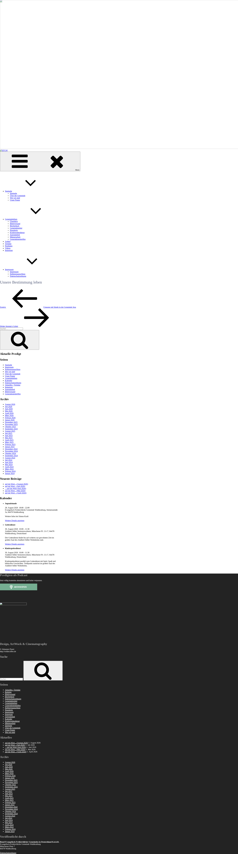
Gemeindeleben (11, 219)
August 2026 (10, 404)
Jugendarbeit (15, 235)
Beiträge (8, 692)
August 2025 (10, 431)
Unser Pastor (15, 200)
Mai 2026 (9, 411)
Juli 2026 (8, 406)
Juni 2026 (9, 409)
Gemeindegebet (16, 228)
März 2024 (9, 469)
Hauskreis (14, 230)
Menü (77, 170)
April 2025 (9, 440)
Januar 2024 (10, 473)
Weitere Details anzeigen (14, 521)
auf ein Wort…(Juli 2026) (15, 486)
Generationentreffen (18, 239)
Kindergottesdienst (17, 233)
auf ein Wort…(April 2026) (15, 493)
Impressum (9, 269)
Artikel (7, 241)
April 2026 (9, 413)
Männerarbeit (15, 237)
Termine (8, 244)
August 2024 (10, 458)
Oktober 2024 (10, 453)
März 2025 (9, 442)
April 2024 (9, 467)
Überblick (14, 221)
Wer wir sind (15, 198)
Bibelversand (15, 224)
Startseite (8, 191)
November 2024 (11, 451)
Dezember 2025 (11, 422)
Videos (7, 248)
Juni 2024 (9, 462)
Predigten (8, 246)
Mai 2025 (9, 438)
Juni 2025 (9, 435)
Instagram (9, 250)
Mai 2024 (9, 464)
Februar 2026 (10, 418)
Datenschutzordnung (18, 276)
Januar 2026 (10, 420)
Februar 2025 (10, 444)
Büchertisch (14, 226)
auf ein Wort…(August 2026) (16, 484)
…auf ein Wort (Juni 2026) (15, 488)
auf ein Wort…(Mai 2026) (15, 491)
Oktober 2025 (10, 427)
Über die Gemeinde (17, 196)
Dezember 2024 (11, 449)
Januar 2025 (10, 447)
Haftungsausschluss (17, 274)
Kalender (8, 380)
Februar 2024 (10, 471)
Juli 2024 (8, 460)
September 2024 (11, 456)
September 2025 (11, 429)
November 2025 (11, 424)
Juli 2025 (8, 433)
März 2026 (9, 415)
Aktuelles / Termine (12, 385)
